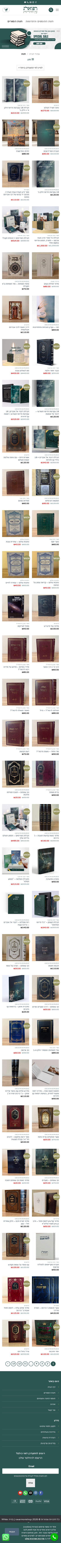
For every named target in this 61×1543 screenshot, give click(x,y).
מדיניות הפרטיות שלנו (34, 1538)
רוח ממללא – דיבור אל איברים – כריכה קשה (16, 923)
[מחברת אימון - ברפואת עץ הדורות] (15, 988)
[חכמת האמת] (45, 947)
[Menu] (57, 9)
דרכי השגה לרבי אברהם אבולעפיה (19, 328)
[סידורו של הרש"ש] (45, 607)
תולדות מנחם (23, 501)
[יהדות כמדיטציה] (15, 133)
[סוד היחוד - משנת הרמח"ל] (45, 733)
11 (25, 1363)
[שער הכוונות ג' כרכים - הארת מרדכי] (45, 1289)
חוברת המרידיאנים (51, 151)
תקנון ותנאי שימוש (47, 1426)
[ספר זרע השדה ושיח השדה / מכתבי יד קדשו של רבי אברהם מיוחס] (15, 174)
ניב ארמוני (25, 1050)
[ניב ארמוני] (15, 1031)
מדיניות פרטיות (48, 1443)
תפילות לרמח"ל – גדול (49, 710)
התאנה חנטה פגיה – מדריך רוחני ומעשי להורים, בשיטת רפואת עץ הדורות (45, 1093)
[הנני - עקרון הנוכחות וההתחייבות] (45, 309)
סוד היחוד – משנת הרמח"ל (47, 751)
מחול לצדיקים (23, 626)
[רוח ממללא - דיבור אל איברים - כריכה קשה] (15, 904)
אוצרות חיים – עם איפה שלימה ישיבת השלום (16, 458)
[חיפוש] (51, 10)
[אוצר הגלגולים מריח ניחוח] (45, 1118)
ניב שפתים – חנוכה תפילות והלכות (18, 793)
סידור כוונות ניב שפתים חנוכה (17, 1180)
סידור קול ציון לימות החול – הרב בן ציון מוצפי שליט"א (46, 1222)
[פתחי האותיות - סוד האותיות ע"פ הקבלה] (15, 265)
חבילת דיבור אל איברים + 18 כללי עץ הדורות (47, 458)
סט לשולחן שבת (22, 371)
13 (13, 1363)
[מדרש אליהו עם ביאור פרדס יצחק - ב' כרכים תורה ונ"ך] (15, 1072)
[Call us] (28, 2)
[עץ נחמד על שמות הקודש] (15, 1246)
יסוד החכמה (54, 1351)
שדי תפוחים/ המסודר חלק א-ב (46, 1050)
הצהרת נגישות (49, 1437)
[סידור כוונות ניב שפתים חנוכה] (15, 1162)
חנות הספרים (15, 21)
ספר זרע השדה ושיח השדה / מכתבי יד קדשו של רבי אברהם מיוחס (16, 194)
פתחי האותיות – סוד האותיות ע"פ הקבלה (15, 285)
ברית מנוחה (54, 792)
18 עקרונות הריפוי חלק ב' (48, 192)
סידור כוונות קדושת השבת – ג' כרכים (46, 837)
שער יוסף (55, 542)
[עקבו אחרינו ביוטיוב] (25, 2)
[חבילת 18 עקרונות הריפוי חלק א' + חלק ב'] (15, 89)
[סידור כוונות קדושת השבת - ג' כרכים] (45, 817)
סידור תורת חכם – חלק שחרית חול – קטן (16, 1222)
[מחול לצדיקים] (15, 607)
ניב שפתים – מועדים (50, 1180)
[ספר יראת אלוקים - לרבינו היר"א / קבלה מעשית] (15, 1118)
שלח (30, 1483)
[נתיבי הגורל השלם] (45, 89)
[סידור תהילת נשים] (45, 265)
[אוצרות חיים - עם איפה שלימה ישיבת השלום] (15, 439)
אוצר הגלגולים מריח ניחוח (48, 1137)
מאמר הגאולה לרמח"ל (19, 710)
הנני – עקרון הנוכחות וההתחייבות (46, 327)
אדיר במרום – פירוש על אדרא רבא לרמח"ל (16, 668)
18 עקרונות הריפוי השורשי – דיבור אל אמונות (47, 412)
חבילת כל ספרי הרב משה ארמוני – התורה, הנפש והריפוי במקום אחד (46, 240)
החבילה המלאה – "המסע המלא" (18, 880)
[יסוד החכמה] (45, 1333)
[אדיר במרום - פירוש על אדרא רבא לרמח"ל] (15, 648)
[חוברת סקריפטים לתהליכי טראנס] (45, 1246)
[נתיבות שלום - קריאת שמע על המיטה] (45, 564)
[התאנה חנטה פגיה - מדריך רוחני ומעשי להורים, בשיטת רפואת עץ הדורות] (45, 1072)
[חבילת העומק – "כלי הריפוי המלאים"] (45, 904)
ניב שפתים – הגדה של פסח (17, 966)
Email (30, 1466)
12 (19, 1363)
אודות (52, 1404)
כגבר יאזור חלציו (52, 371)
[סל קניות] (6, 9)
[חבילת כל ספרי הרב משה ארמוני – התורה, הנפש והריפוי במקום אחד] (45, 219)
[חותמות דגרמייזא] (45, 482)
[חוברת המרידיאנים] (45, 133)
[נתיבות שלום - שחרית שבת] (15, 523)
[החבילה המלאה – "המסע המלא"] (15, 860)
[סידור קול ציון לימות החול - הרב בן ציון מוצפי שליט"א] (45, 1203)
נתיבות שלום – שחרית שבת (17, 542)
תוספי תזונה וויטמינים (46, 1398)
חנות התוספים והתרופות (39, 21)
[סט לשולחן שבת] (15, 352)
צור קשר (51, 1410)
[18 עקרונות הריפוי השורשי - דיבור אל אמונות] (45, 393)
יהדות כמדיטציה (22, 151)
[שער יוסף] (45, 523)
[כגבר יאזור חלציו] (45, 352)
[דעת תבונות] (15, 733)
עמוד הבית (34, 54)
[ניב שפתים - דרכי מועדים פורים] (45, 988)
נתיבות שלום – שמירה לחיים (17, 583)
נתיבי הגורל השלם (51, 108)
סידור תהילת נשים (51, 284)
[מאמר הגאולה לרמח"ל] (15, 692)
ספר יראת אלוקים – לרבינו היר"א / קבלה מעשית (18, 1138)
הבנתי (12, 1532)
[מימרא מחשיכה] (45, 860)
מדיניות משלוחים (48, 1432)
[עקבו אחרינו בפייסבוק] (36, 2)
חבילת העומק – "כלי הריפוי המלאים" (47, 923)
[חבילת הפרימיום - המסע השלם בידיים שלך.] (15, 817)
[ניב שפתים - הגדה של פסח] (15, 947)
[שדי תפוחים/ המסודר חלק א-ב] (45, 1031)
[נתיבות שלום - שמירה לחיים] (15, 564)
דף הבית (51, 1387)
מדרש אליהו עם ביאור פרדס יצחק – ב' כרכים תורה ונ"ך (17, 1092)
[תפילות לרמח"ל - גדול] (45, 692)
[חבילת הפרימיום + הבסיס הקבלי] (15, 219)
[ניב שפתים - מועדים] (45, 1162)
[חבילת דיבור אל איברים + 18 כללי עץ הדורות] (45, 439)
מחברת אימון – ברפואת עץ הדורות (18, 1008)
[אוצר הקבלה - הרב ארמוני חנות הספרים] (30, 10)
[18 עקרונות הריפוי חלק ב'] (45, 174)
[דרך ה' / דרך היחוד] (45, 648)
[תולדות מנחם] (15, 482)
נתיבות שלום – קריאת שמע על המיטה (46, 584)
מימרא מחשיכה (52, 879)
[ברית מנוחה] (45, 774)
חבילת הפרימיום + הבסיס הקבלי (15, 238)
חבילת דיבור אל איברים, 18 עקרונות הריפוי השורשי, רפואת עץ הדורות (16, 414)
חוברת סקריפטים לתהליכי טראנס (48, 1265)
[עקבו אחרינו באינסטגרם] (33, 2)
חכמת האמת (53, 966)
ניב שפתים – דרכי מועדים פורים (45, 1007)
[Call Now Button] (54, 1537)
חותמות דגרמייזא (52, 501)
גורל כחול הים (23, 1351)
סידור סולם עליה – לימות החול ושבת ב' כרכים (16, 1309)
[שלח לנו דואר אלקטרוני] (30, 2)
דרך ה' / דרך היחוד (51, 667)
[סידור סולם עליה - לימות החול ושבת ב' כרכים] (15, 1289)
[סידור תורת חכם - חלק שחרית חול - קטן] (15, 1203)
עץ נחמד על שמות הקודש (18, 1265)
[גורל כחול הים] (15, 1333)
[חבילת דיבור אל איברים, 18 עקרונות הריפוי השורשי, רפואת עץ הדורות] (15, 393)
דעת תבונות (24, 751)
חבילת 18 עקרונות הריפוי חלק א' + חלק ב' (16, 109)
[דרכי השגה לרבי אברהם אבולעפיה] (15, 309)
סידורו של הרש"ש (51, 626)
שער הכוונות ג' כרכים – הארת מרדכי (46, 1309)
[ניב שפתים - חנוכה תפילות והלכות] (15, 774)
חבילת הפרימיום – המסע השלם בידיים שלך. (16, 837)
